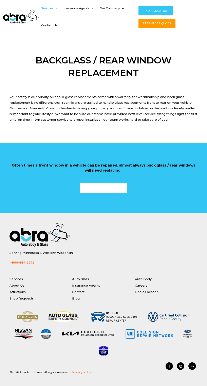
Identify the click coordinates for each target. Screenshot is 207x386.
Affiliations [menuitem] (18, 292)
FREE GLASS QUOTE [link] (157, 23)
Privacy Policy (82, 372)
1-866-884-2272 (22, 262)
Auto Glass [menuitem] (80, 279)
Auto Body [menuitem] (143, 279)
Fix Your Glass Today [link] (103, 188)
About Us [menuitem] (17, 285)
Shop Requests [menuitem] (22, 298)
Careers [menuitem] (141, 285)
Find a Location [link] (155, 10)
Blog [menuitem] (76, 298)
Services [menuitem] (16, 279)
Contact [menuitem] (78, 292)
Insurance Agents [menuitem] (86, 285)
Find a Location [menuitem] (146, 292)
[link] (21, 17)
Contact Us (49, 25)
